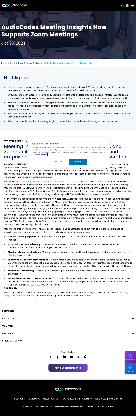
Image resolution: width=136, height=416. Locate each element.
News (12, 63)
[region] (69, 152)
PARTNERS (7, 333)
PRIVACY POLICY (85, 399)
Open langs (127, 5)
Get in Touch (130, 360)
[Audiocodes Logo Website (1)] (15, 5)
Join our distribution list (68, 367)
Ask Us (130, 371)
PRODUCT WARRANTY (51, 399)
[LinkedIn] (64, 358)
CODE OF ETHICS (115, 399)
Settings (58, 161)
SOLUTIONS (8, 310)
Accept (78, 162)
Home (4, 63)
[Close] (106, 140)
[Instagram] (78, 358)
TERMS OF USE (100, 399)
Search (122, 5)
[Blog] (86, 358)
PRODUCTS (8, 318)
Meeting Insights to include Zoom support (43, 181)
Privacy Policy (41, 154)
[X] (50, 358)
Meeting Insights (16, 87)
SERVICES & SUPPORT (13, 340)
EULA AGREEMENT (69, 399)
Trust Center (20, 399)
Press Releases (25, 63)
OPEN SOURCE (34, 399)
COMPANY (7, 325)
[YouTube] (71, 358)
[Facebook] (58, 358)
